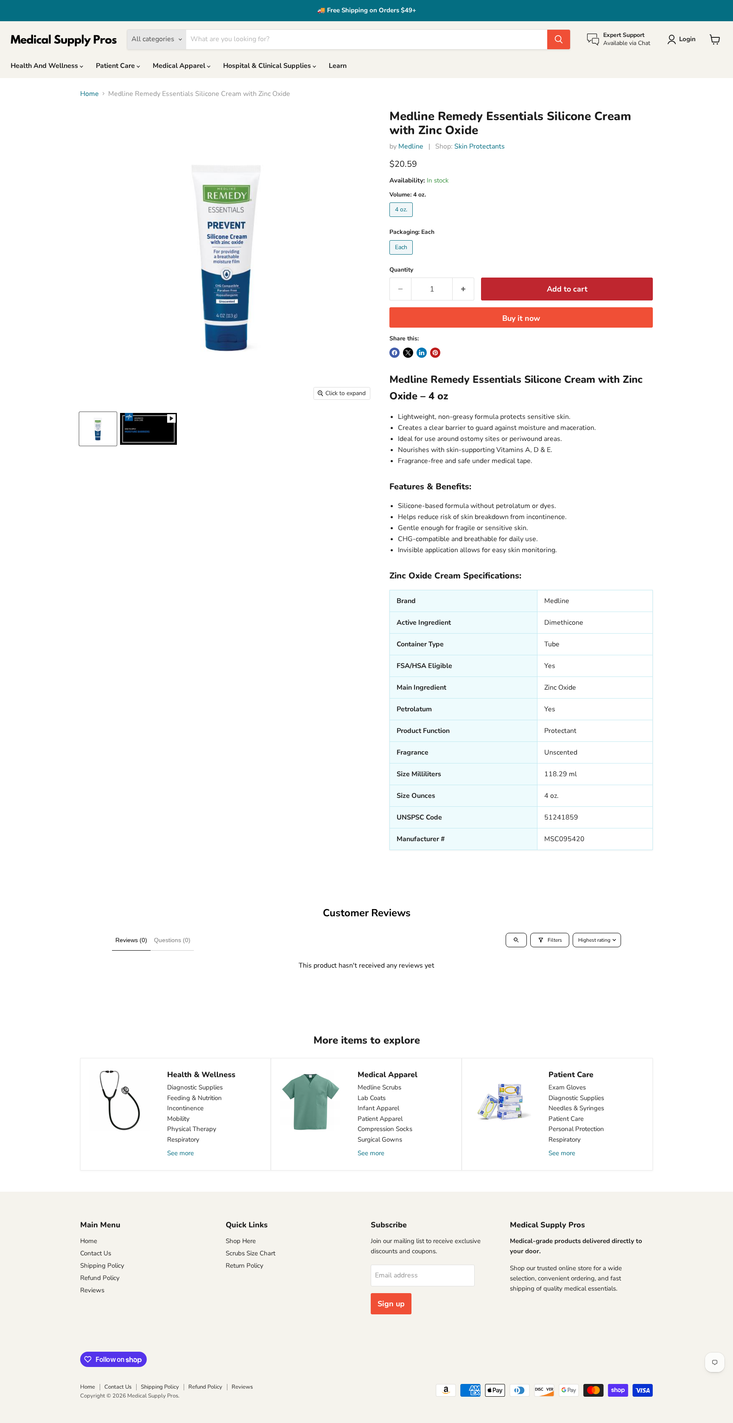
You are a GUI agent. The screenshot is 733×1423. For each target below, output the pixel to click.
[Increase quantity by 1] (463, 289)
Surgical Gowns (380, 1139)
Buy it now (521, 318)
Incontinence (185, 1108)
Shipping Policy (102, 1265)
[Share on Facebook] (394, 353)
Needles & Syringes (576, 1108)
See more (180, 1153)
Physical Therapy (191, 1129)
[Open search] (516, 940)
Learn (338, 65)
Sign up (391, 1304)
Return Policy (244, 1265)
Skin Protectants (479, 146)
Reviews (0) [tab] (131, 940)
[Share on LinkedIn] (422, 353)
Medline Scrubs (379, 1087)
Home (89, 94)
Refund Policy (100, 1278)
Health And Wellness (45, 65)
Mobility (178, 1118)
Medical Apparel (180, 65)
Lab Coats (372, 1098)
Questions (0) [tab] (172, 940)
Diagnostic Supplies (195, 1087)
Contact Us (95, 1253)
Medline (410, 146)
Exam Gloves (567, 1087)
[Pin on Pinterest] (435, 353)
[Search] (558, 39)
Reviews (92, 1290)
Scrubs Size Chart (250, 1253)
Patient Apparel (380, 1118)
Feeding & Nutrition (194, 1098)
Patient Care (116, 65)
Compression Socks (385, 1129)
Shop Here (241, 1241)
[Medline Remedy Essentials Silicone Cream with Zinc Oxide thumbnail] (98, 429)
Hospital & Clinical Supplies (268, 65)
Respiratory (183, 1139)
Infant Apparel (378, 1108)
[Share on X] (408, 353)
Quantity (401, 270)
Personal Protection (576, 1129)
